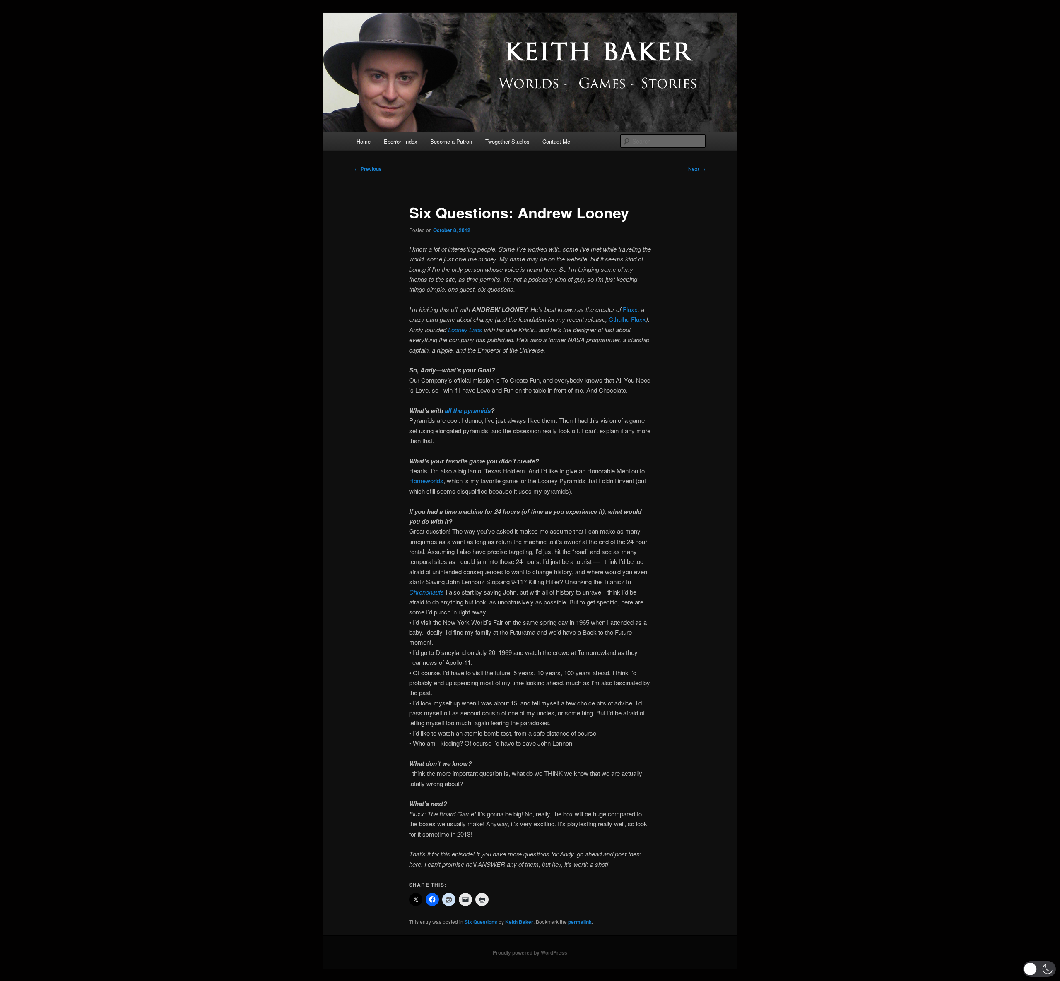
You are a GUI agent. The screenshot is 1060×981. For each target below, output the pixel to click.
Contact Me (556, 141)
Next (697, 169)
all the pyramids (468, 410)
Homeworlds (426, 480)
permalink (580, 922)
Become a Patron (451, 141)
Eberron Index (400, 141)
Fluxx (630, 309)
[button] (1039, 969)
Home (364, 141)
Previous (368, 169)
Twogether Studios (507, 141)
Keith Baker (519, 922)
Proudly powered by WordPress (530, 952)
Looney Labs (465, 329)
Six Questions (481, 922)
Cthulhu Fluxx (627, 319)
